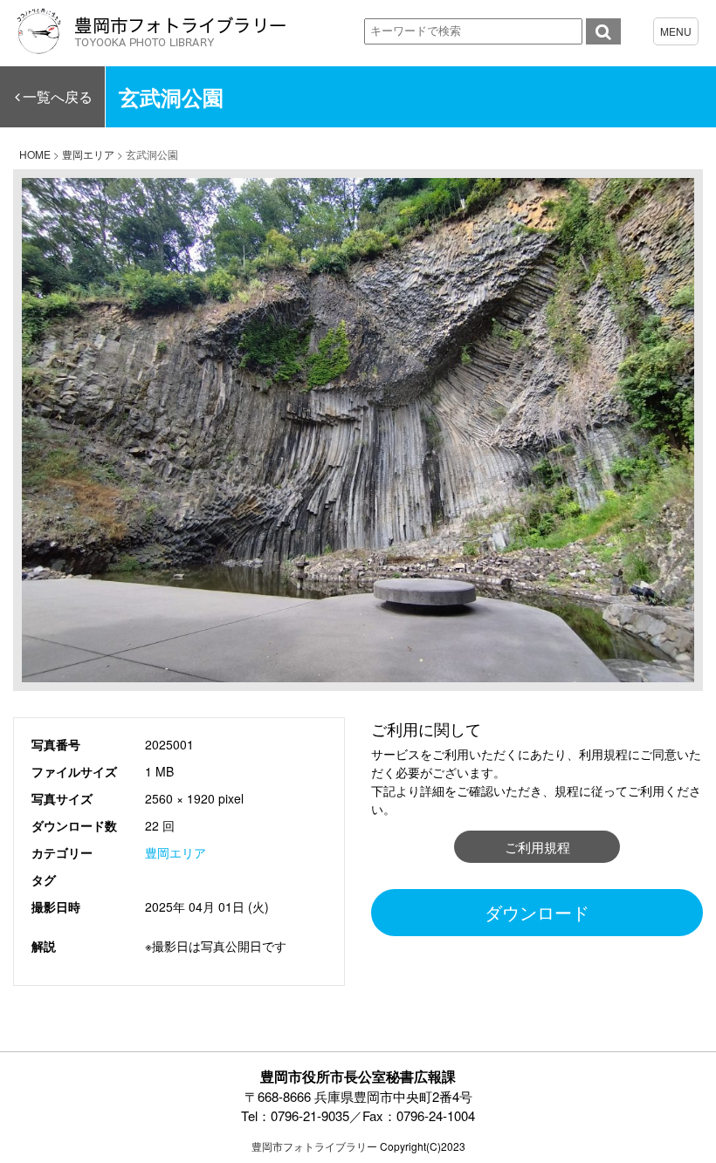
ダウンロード (537, 912)
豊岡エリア (175, 852)
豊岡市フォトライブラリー (314, 1146)
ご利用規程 (537, 847)
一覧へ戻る (58, 96)
